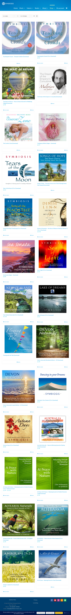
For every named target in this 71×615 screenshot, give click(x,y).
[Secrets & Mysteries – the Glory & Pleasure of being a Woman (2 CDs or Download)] (52, 212)
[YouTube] (55, 600)
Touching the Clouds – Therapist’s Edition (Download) (16, 56)
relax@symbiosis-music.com (14, 608)
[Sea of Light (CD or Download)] (52, 254)
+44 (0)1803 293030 (14, 607)
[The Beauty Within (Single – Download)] (52, 127)
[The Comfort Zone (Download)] (18, 127)
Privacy (35, 600)
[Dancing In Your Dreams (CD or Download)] (52, 384)
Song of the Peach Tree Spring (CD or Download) (14, 228)
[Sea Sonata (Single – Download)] (18, 256)
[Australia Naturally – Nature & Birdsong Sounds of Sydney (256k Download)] (52, 429)
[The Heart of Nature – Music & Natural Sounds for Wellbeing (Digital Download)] (18, 83)
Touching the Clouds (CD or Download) (46, 56)
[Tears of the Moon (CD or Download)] (18, 169)
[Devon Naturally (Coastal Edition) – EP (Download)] (18, 386)
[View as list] (37, 16)
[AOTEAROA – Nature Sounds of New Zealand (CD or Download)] (52, 520)
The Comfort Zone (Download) (10, 143)
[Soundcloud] (62, 600)
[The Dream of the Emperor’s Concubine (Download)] (52, 80)
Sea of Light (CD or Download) (44, 270)
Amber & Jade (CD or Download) (11, 584)
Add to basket (40, 63)
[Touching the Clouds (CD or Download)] (52, 38)
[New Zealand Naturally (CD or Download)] (18, 299)
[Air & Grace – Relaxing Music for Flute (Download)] (52, 564)
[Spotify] (65, 600)
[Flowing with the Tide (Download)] (18, 339)
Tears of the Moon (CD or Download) (12, 188)
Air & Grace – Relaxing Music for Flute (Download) (49, 580)
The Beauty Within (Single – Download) (46, 143)
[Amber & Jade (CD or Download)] (18, 566)
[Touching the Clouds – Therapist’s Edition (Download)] (18, 38)
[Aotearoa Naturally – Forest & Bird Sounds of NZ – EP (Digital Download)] (18, 520)
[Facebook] (52, 600)
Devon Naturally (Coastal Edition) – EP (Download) (15, 405)
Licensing (35, 603)
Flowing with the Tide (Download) (11, 355)
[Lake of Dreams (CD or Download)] (52, 299)
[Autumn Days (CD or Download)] (18, 429)
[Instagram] (58, 600)
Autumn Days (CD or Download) (11, 445)
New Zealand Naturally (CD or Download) (13, 315)
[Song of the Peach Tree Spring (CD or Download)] (18, 212)
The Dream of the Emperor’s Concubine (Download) (49, 96)
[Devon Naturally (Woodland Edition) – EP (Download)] (52, 341)
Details (19, 63)
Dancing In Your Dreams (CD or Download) (47, 400)
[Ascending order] (17, 16)
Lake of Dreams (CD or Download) (45, 315)
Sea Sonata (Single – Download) (10, 275)
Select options (6, 495)
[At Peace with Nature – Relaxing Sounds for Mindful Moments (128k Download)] (52, 473)
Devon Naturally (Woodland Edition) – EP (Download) (50, 360)
